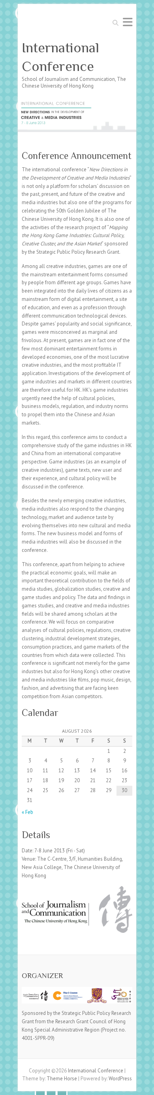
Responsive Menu (127, 22)
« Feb (27, 812)
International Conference (60, 57)
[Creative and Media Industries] (77, 103)
